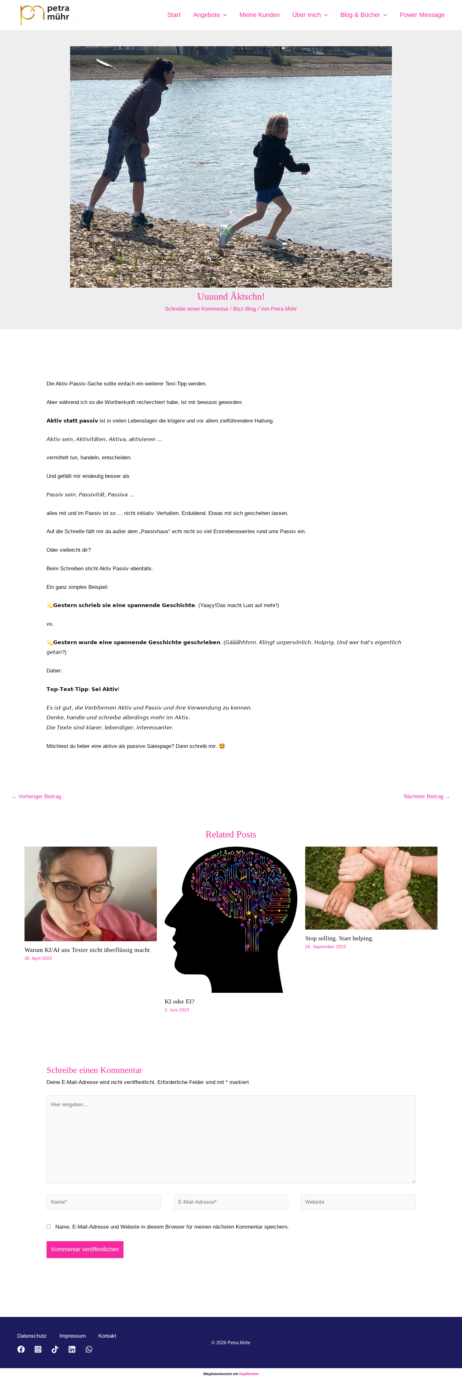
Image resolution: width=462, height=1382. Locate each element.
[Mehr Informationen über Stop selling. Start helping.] (371, 888)
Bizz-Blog (244, 309)
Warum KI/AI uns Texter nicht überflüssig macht (87, 949)
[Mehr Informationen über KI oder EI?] (231, 919)
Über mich (306, 14)
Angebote (206, 14)
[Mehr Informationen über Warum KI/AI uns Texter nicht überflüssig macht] (91, 894)
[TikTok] (55, 1349)
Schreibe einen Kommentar (196, 309)
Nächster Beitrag (427, 796)
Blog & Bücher (360, 14)
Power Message (422, 14)
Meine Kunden (259, 14)
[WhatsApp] (89, 1349)
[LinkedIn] (72, 1349)
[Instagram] (38, 1349)
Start (174, 14)
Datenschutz (32, 1336)
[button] (223, 14)
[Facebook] (21, 1349)
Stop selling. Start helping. (339, 938)
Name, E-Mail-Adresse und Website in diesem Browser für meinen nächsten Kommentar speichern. (172, 1227)
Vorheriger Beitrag (36, 796)
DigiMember (249, 1374)
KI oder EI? (180, 1001)
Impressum (72, 1336)
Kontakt (107, 1336)
